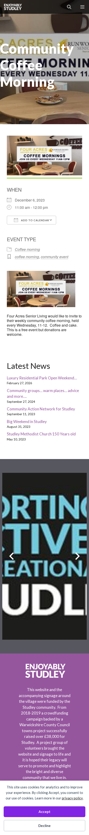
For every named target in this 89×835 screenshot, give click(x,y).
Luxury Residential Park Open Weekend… (42, 377)
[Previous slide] (11, 556)
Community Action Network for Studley (41, 408)
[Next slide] (77, 556)
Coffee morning (27, 249)
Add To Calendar (34, 220)
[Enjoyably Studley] (12, 7)
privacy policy (72, 798)
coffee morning (27, 256)
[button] (69, 7)
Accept (44, 812)
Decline (44, 826)
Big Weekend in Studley (27, 421)
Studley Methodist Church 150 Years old (41, 434)
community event (54, 256)
